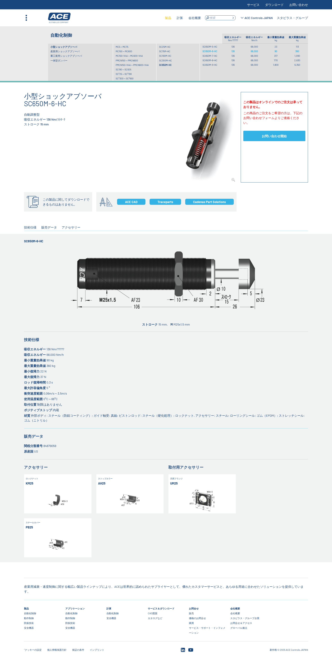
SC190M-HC (165, 55)
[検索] (233, 17)
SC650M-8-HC (209, 60)
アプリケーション (75, 608)
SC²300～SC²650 (124, 78)
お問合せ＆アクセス (241, 623)
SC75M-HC (164, 51)
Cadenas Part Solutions (209, 202)
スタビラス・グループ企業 (244, 618)
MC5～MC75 (122, 46)
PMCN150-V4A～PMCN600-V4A (132, 64)
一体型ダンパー (58, 60)
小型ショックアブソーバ (63, 46)
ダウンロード (274, 5)
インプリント (97, 649)
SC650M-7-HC (209, 55)
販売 (191, 613)
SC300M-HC (165, 60)
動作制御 (29, 618)
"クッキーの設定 (33, 649)
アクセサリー (71, 227)
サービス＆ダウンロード (161, 608)
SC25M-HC (164, 46)
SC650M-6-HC (209, 51)
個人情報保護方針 (57, 649)
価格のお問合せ (197, 618)
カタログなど (155, 618)
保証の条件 (78, 649)
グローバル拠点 (238, 627)
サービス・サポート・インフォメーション (207, 630)
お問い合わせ (298, 5)
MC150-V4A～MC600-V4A (129, 55)
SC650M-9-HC (209, 64)
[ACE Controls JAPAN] (59, 18)
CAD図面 (152, 613)
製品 (26, 608)
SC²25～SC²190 (124, 73)
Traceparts (165, 202)
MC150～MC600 (124, 51)
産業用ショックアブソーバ (65, 51)
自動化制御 (30, 613)
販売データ (49, 227)
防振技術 (29, 623)
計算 (109, 608)
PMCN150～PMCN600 (127, 60)
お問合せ (194, 608)
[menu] (183, 17)
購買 (191, 623)
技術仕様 (30, 227)
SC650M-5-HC (209, 46)
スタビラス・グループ (292, 18)
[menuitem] (168, 17)
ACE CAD (131, 202)
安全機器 (29, 627)
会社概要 (235, 608)
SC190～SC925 (123, 69)
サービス (253, 5)
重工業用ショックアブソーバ (66, 55)
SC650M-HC (165, 64)
